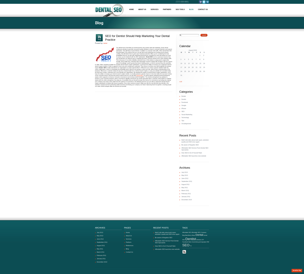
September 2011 (186, 181)
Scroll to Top (297, 270)
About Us (142, 9)
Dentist (183, 99)
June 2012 (184, 178)
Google (183, 105)
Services (155, 9)
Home (131, 9)
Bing (183, 235)
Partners (167, 9)
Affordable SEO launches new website (193, 156)
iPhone (183, 108)
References (129, 245)
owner (105, 43)
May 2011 (184, 187)
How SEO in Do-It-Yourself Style (191, 153)
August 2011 (185, 184)
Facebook (184, 102)
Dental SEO (139, 75)
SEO (182, 111)
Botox (193, 235)
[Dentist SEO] (110, 10)
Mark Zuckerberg (193, 242)
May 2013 (184, 175)
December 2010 (186, 200)
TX (191, 246)
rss (184, 252)
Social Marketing (186, 114)
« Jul (180, 81)
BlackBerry (188, 235)
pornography (202, 242)
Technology (185, 117)
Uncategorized (186, 123)
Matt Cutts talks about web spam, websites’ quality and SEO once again (195, 141)
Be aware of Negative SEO (190, 145)
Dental (183, 96)
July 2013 (184, 172)
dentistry (198, 239)
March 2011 (185, 190)
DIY (203, 239)
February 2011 (186, 193)
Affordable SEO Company (199, 232)
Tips (182, 120)
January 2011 (185, 196)
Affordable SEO (186, 232)
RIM (208, 242)
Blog (191, 9)
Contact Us (203, 9)
